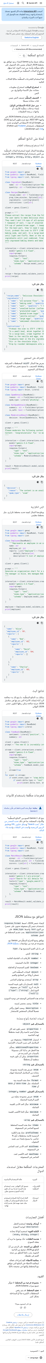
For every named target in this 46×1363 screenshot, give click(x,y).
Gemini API (25, 45)
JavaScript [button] (26, 163)
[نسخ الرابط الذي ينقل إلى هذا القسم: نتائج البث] (29, 691)
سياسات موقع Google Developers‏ (15, 1330)
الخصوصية (34, 1351)
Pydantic (22, 126)
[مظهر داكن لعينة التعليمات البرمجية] (38, 169)
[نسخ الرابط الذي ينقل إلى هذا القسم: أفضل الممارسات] (23, 1217)
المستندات (14, 45)
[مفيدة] (25, 1307)
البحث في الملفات (21, 827)
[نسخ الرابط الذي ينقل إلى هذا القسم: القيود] (34, 1276)
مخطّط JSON (13, 943)
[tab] (38, 164)
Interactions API (30, 11)
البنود (42, 1351)
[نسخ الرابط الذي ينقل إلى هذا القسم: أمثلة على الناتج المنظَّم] (15, 138)
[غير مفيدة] (21, 1307)
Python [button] (39, 163)
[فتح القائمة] (40, 3)
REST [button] (15, 163)
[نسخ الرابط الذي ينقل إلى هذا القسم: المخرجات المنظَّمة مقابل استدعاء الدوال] (34, 1171)
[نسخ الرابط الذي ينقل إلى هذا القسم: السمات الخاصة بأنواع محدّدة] (14, 1018)
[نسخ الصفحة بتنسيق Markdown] (24, 55)
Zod (41, 129)
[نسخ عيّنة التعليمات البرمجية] (42, 169)
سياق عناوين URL (18, 824)
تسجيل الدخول (8, 3)
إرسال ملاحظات (23, 1315)
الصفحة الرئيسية (38, 45)
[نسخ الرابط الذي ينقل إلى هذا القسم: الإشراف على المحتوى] (21, 358)
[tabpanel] (23, 224)
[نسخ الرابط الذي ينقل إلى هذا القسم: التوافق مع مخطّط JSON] (12, 916)
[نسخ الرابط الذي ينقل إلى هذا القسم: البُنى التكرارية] (28, 507)
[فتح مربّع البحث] (23, 3)
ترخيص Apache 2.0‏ (21, 1327)
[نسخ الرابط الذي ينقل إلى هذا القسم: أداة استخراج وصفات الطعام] (14, 145)
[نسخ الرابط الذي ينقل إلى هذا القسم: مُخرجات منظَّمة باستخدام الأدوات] (41, 799)
